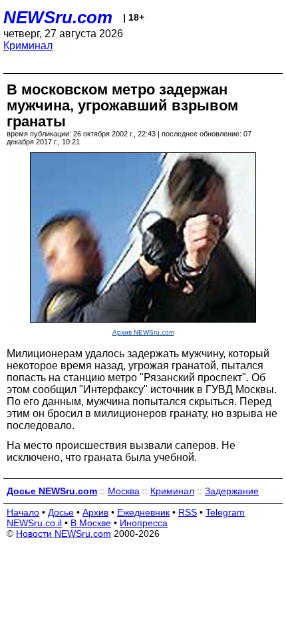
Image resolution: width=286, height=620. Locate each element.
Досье (61, 512)
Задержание (232, 491)
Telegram (225, 512)
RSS (187, 512)
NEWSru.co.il (34, 523)
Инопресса (144, 523)
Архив (95, 512)
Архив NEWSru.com (143, 332)
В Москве (91, 523)
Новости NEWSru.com (63, 533)
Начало (23, 512)
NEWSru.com (57, 17)
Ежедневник (143, 512)
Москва (124, 491)
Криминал (28, 45)
